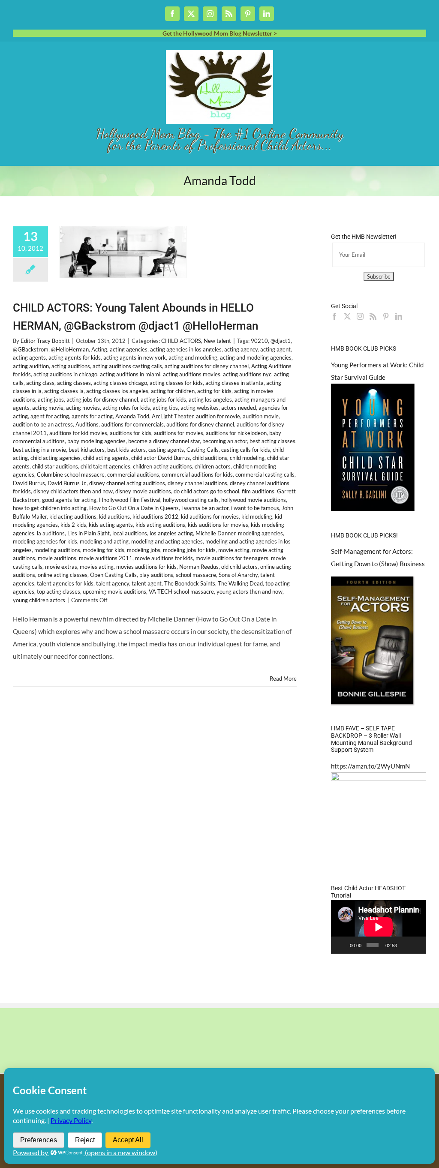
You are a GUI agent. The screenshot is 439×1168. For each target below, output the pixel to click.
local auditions (129, 533)
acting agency (241, 349)
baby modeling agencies (96, 441)
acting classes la (64, 390)
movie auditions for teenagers (231, 558)
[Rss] (373, 316)
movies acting (97, 566)
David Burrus (29, 483)
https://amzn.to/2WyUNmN (370, 766)
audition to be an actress (43, 424)
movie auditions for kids (164, 558)
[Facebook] (334, 316)
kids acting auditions (160, 524)
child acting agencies (55, 457)
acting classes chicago (120, 382)
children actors (213, 466)
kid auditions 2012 (155, 516)
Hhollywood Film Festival (129, 499)
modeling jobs (143, 549)
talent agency (112, 583)
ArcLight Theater (172, 416)
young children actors (39, 600)
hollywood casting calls (191, 499)
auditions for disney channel (200, 424)
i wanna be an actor (205, 507)
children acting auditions (162, 466)
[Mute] (405, 945)
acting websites (199, 407)
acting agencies (128, 349)
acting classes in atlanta (234, 382)
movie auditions (57, 558)
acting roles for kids (126, 407)
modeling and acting (104, 541)
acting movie (47, 407)
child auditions (209, 457)
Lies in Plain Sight (88, 533)
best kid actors (87, 449)
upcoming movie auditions (114, 591)
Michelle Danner (215, 533)
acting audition (31, 366)
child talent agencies (105, 466)
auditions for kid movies (78, 432)
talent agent (147, 583)
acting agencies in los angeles (186, 349)
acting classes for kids (176, 382)
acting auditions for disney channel (207, 366)
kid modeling (256, 516)
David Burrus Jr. (67, 483)
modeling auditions (57, 549)
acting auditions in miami (130, 374)
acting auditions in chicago (65, 374)
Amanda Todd (132, 416)
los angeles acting (171, 533)
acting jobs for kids (163, 399)
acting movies (83, 407)
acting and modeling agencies (256, 357)
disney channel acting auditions (127, 483)
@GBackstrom (30, 349)
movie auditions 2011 (105, 558)
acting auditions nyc (247, 374)
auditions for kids (130, 432)
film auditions (258, 491)
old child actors (239, 566)
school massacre (196, 574)
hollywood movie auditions (253, 499)
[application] (378, 927)
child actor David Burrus (160, 457)
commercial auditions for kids (197, 474)
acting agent (275, 349)
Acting (99, 349)
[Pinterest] (385, 316)
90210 (259, 340)
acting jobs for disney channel (102, 399)
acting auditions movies (191, 374)
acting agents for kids (74, 357)
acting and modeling (192, 357)
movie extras (61, 566)
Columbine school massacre (71, 474)
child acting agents (106, 457)
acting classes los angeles (117, 390)
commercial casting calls (265, 474)
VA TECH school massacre (181, 591)
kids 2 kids (73, 524)
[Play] (342, 945)
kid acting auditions (72, 516)
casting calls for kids (245, 449)
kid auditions (114, 516)
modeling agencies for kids (45, 541)
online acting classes (62, 574)
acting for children (173, 390)
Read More (283, 678)
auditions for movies (178, 432)
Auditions (87, 424)
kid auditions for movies (210, 516)
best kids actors (126, 449)
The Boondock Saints (189, 583)
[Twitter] (347, 316)
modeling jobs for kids (189, 549)
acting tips (165, 407)
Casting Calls (202, 449)
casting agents (166, 449)
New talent (217, 340)
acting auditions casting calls (127, 366)
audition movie (261, 416)
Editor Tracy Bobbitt (45, 340)
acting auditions (70, 366)
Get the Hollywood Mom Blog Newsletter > (219, 33)
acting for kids (214, 390)
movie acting (234, 549)
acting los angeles (210, 399)
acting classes (74, 382)
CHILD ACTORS (181, 340)
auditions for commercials (132, 424)
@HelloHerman (70, 349)
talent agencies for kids (65, 583)
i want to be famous (255, 507)
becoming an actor (224, 441)
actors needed (238, 407)
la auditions (51, 533)
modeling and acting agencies (167, 541)
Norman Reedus (199, 566)
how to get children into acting (50, 507)
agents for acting (92, 416)
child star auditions (55, 466)
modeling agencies (260, 533)
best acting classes (272, 441)
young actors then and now (249, 591)
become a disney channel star (164, 441)
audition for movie (218, 416)
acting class (40, 382)
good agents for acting (69, 499)
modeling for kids (103, 549)
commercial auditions (133, 474)
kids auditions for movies (218, 524)
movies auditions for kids (146, 566)
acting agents (29, 357)
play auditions (156, 574)
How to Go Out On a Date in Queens (134, 507)
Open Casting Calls (113, 574)
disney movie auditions (143, 491)
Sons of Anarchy (238, 574)
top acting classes (58, 591)
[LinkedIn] (398, 316)
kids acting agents (111, 524)
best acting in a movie (39, 449)
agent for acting (49, 416)
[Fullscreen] (416, 945)
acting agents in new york (134, 357)
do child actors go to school (206, 491)
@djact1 (281, 340)
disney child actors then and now (73, 491)
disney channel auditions (197, 483)
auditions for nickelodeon (236, 432)
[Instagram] (360, 316)
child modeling (247, 457)
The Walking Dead (240, 583)
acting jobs (51, 399)
